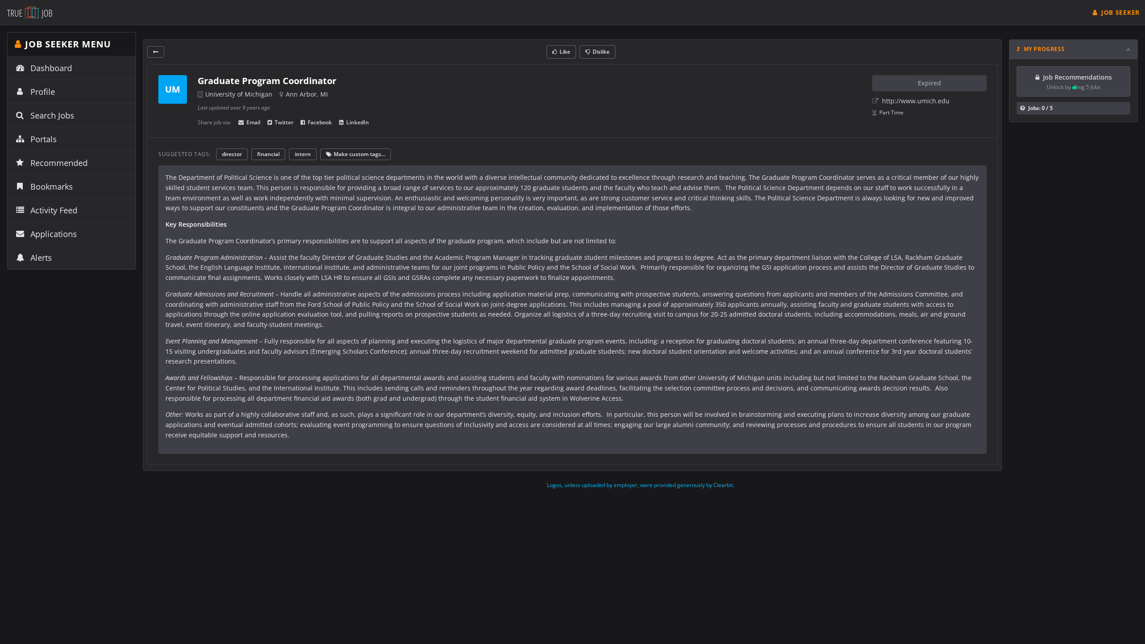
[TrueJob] (29, 12)
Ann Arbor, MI (307, 94)
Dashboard (51, 68)
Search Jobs (52, 115)
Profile (42, 91)
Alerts (41, 257)
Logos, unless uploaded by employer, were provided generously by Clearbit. (640, 485)
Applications (53, 234)
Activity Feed (53, 210)
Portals (43, 139)
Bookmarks (51, 186)
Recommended (59, 162)
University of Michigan (238, 94)
